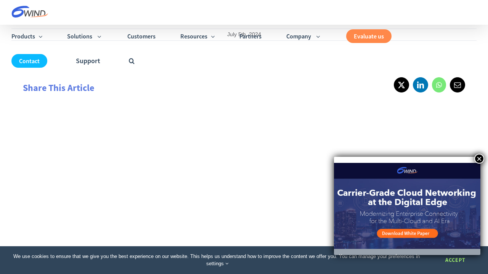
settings (215, 263)
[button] (132, 60)
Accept (455, 259)
